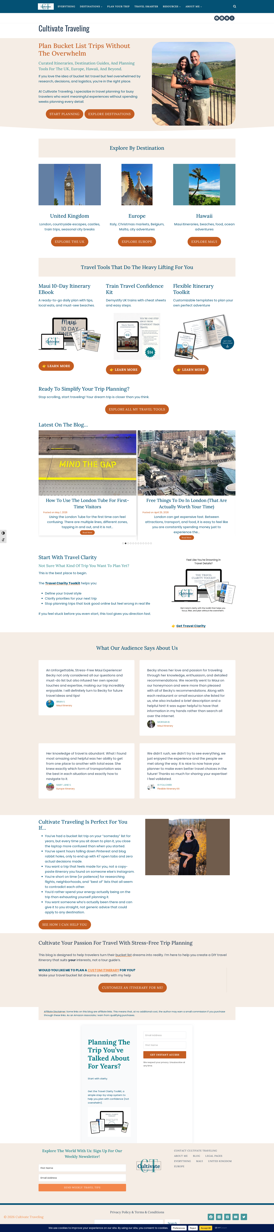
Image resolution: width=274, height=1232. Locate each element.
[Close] (188, 535)
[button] (109, 667)
